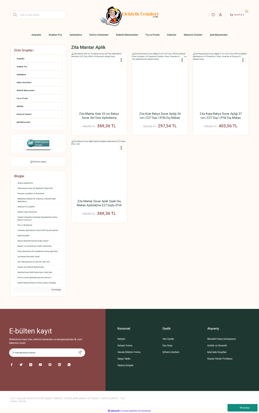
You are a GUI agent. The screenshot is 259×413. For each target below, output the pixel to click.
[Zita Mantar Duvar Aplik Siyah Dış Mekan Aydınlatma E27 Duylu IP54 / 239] (99, 168)
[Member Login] (220, 14)
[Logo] (129, 15)
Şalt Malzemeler (24, 122)
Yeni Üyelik (168, 339)
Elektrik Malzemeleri (26, 90)
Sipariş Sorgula (125, 365)
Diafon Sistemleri (24, 82)
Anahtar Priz (22, 67)
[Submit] (79, 352)
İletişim (121, 339)
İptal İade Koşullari (216, 352)
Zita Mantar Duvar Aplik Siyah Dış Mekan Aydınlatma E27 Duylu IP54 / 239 (99, 203)
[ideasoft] (114, 410)
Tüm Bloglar (56, 290)
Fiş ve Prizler (22, 98)
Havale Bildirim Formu (129, 352)
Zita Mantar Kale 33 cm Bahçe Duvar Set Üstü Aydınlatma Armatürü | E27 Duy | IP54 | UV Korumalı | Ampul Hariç (99, 116)
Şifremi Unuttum (170, 352)
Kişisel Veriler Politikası (219, 358)
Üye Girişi (167, 345)
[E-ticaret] (129, 411)
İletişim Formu (125, 345)
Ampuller (21, 59)
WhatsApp (245, 408)
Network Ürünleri (24, 114)
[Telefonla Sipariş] (38, 162)
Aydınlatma (21, 75)
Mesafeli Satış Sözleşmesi (221, 339)
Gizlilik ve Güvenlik (217, 345)
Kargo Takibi (124, 358)
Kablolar (20, 106)
